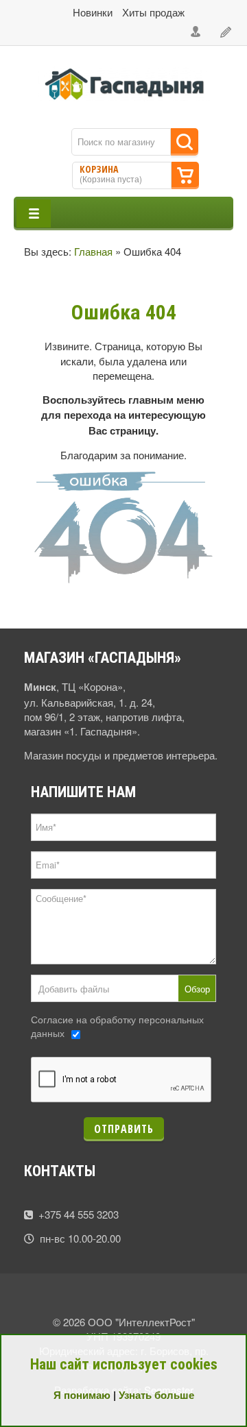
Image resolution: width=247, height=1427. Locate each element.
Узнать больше (156, 1394)
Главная (93, 251)
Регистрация (226, 32)
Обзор (197, 988)
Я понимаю (82, 1394)
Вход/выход (196, 32)
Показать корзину (185, 175)
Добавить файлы (73, 988)
